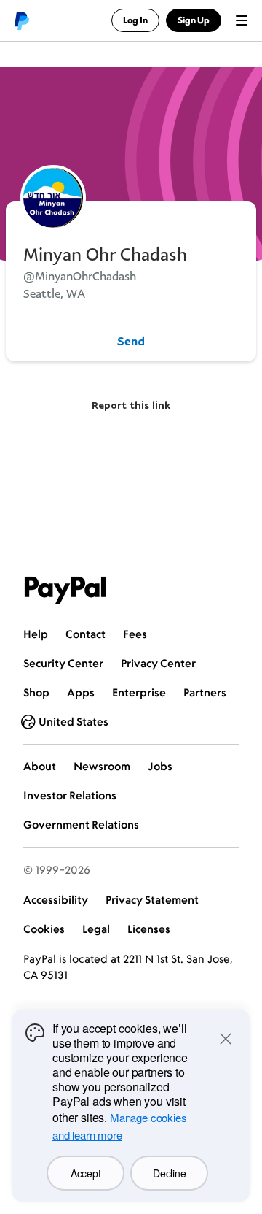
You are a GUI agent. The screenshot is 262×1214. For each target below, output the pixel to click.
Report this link (131, 405)
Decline (169, 1173)
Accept (85, 1173)
